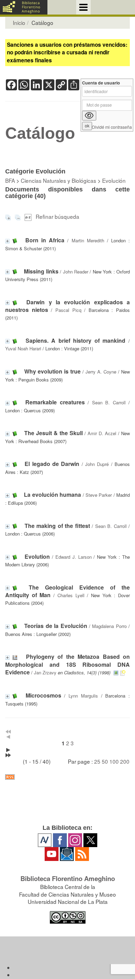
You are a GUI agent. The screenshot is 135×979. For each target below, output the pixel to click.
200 (124, 761)
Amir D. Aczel (102, 433)
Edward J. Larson (73, 557)
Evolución (114, 180)
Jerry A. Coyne (101, 371)
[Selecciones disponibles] (29, 216)
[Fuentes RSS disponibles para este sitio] (67, 777)
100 (114, 761)
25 (97, 761)
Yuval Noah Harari (23, 348)
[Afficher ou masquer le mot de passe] (89, 115)
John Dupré (97, 464)
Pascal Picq (68, 310)
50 (105, 761)
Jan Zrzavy (45, 672)
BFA (10, 180)
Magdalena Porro (109, 626)
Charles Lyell (70, 595)
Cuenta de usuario (101, 83)
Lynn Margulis (83, 695)
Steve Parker (99, 495)
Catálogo (40, 133)
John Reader (75, 271)
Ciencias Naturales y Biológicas (58, 180)
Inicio (19, 22)
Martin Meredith (88, 240)
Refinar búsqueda (57, 216)
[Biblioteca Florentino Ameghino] (23, 7)
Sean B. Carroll (109, 402)
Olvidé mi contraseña (112, 127)
